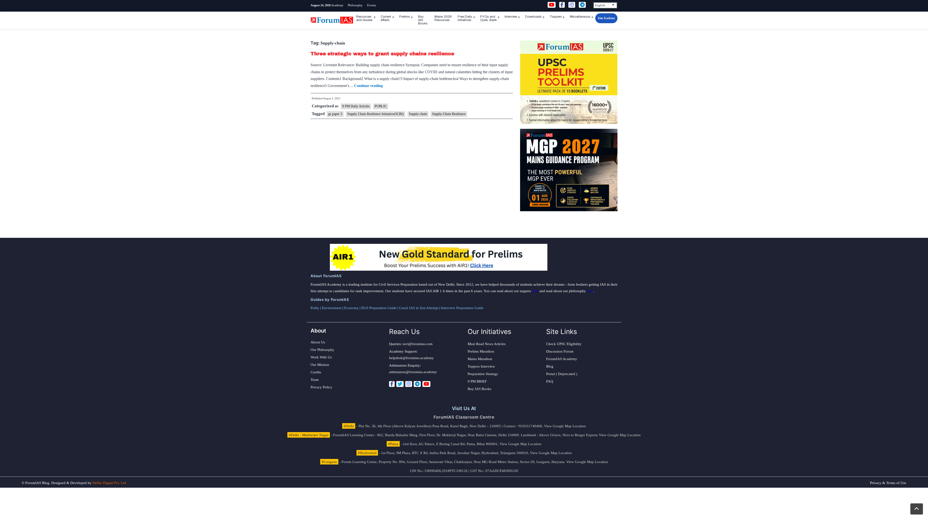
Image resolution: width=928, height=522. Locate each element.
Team (315, 380)
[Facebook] (392, 384)
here (535, 291)
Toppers (556, 16)
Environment (331, 308)
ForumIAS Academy (561, 359)
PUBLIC (381, 106)
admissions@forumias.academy (413, 372)
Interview (511, 16)
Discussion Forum (559, 351)
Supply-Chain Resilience (449, 114)
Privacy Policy (321, 387)
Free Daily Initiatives (465, 18)
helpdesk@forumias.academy (411, 358)
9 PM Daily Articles (356, 106)
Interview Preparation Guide (462, 308)
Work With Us (321, 357)
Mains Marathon (480, 359)
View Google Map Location (565, 426)
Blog (549, 366)
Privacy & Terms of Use (888, 483)
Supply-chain (418, 114)
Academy (337, 5)
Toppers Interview (481, 366)
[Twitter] (400, 384)
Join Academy (606, 18)
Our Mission (320, 365)
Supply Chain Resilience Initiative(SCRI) (375, 114)
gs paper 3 (335, 114)
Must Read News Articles (487, 344)
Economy (351, 308)
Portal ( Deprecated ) (561, 374)
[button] (916, 509)
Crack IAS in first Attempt (418, 308)
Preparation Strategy (483, 374)
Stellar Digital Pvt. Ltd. (110, 483)
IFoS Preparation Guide (379, 308)
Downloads (533, 16)
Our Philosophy (322, 350)
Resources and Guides (364, 18)
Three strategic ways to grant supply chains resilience (382, 53)
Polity (315, 308)
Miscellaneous (580, 16)
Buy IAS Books (423, 20)
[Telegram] (417, 384)
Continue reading (368, 86)
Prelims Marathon (481, 351)
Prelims (404, 16)
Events (371, 5)
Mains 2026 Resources (443, 18)
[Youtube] (426, 384)
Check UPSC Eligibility (563, 344)
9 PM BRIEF (477, 381)
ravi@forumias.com (418, 344)
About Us (318, 342)
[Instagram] (408, 384)
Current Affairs (386, 18)
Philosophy (355, 5)
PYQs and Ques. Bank (488, 18)
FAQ (549, 381)
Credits (316, 372)
